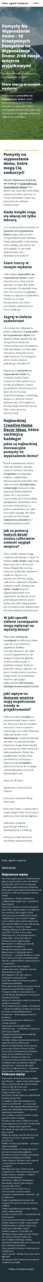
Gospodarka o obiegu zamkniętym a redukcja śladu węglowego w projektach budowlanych (20, 901)
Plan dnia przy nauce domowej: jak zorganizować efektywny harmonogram (20, 1170)
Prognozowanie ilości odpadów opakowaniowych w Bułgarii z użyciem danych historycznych (19, 969)
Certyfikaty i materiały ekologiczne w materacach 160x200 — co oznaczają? (19, 1102)
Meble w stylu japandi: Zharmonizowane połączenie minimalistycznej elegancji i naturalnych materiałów (20, 1109)
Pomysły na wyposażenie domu (21, 150)
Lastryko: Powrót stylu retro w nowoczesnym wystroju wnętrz (16, 1190)
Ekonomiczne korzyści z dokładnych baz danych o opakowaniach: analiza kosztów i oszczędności (21, 961)
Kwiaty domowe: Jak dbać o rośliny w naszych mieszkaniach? (18, 1176)
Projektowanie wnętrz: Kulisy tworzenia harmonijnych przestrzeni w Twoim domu (21, 1122)
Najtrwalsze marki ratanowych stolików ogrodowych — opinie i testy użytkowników (21, 1079)
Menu (35, 3)
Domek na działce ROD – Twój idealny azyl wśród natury (21, 1215)
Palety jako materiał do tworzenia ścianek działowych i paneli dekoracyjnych (21, 987)
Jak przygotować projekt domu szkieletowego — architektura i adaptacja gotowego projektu (21, 1029)
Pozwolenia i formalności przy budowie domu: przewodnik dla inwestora (20, 1052)
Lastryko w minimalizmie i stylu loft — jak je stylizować (20, 1195)
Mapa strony (9, 867)
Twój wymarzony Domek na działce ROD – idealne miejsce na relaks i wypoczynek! (21, 1221)
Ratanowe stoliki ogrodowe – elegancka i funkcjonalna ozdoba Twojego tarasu (20, 1069)
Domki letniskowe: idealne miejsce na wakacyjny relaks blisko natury (19, 1227)
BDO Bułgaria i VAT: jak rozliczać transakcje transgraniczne (17, 976)
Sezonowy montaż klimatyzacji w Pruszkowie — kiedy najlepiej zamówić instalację (19, 1014)
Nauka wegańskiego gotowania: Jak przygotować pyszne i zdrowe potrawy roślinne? (20, 1203)
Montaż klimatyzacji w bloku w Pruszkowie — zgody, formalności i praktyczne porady (21, 1007)
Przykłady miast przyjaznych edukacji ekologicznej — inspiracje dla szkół (19, 1064)
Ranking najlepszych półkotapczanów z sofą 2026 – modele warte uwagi (20, 931)
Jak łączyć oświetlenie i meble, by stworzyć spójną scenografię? (21, 1001)
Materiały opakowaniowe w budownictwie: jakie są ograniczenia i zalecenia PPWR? (21, 880)
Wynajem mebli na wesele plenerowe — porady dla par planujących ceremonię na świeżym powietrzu (21, 995)
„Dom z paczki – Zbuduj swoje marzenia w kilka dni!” (21, 1255)
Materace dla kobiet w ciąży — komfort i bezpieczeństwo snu (20, 1091)
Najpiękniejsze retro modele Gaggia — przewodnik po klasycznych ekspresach (20, 919)
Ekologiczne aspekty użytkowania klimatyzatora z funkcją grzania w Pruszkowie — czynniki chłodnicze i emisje (21, 952)
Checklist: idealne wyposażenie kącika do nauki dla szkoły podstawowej (20, 1041)
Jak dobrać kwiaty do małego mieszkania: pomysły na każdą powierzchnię (20, 1156)
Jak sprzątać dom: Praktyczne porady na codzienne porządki (20, 1260)
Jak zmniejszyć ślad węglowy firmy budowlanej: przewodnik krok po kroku (19, 914)
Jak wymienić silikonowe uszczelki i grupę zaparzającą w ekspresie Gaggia (20, 925)
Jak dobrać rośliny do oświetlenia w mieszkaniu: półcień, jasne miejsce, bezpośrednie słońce (18, 1183)
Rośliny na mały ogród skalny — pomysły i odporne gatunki (20, 1144)
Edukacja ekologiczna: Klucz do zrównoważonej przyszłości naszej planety (21, 1058)
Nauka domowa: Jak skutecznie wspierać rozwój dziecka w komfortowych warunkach (20, 1163)
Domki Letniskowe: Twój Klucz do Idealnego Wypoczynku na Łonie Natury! (20, 1232)
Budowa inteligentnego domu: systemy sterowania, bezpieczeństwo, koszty (19, 1047)
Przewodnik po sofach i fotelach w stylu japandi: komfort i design (20, 1116)
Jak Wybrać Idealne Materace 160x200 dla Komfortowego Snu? (21, 1096)
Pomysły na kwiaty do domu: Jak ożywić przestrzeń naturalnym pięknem (20, 1150)
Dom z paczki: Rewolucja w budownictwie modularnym (21, 1249)
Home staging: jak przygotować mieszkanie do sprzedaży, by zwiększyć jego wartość (19, 1129)
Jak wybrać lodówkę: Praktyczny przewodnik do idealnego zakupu (17, 1238)
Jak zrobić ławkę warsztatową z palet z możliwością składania (19, 981)
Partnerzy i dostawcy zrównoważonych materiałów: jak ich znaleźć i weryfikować (21, 908)
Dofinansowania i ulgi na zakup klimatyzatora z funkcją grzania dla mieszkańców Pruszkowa (18, 944)
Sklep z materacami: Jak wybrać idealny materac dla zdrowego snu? (20, 1085)
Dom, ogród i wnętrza (15, 3)
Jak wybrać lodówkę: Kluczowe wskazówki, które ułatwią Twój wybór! (21, 1243)
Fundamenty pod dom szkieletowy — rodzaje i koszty (18, 1021)
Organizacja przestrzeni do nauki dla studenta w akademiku (19, 1035)
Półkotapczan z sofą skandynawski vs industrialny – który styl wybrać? (19, 936)
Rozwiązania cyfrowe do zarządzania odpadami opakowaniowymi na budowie (20, 885)
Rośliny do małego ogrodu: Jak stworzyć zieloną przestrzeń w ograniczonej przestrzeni (20, 1138)
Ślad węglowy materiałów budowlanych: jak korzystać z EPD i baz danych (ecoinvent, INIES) (21, 893)
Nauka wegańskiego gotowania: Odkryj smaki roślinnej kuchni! (19, 1210)
